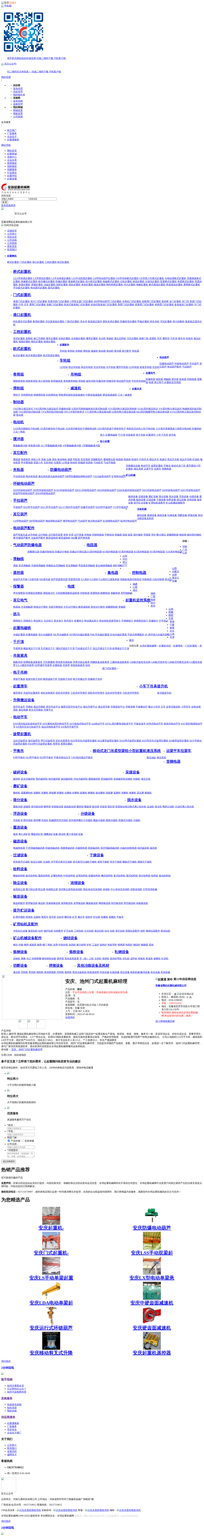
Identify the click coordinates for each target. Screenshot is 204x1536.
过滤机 (46, 862)
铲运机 (96, 917)
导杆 (153, 534)
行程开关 (144, 459)
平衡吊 (167, 465)
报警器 (18, 586)
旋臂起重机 (157, 465)
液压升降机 (39, 707)
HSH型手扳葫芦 (104, 507)
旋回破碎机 (67, 779)
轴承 (39, 944)
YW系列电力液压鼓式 (170, 408)
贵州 (153, 606)
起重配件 (64, 344)
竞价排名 (12, 1429)
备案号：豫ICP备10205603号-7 (90, 1515)
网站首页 (12, 150)
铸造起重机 (139, 281)
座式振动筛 (37, 806)
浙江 (124, 562)
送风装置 (74, 958)
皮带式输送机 (173, 707)
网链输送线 (105, 903)
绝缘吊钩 (111, 381)
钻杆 (40, 931)
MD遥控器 (44, 579)
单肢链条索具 (77, 665)
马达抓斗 (48, 620)
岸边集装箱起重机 (55, 321)
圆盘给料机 (44, 875)
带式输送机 (130, 903)
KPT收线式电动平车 (80, 723)
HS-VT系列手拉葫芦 (69, 507)
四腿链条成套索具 (99, 662)
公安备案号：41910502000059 (122, 1515)
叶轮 (61, 944)
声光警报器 (27, 462)
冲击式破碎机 (80, 779)
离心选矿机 (24, 834)
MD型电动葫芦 (37, 521)
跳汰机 (62, 834)
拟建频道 (12, 169)
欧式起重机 (63, 262)
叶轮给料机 (69, 875)
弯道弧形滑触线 (86, 565)
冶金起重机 (50, 284)
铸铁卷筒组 (32, 381)
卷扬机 (109, 338)
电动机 (109, 351)
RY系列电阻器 (157, 551)
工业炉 (95, 944)
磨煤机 (148, 793)
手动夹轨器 (19, 476)
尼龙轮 (155, 367)
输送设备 (20, 896)
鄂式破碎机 (42, 779)
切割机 (24, 972)
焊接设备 (192, 515)
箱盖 (130, 534)
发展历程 (12, 1451)
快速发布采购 (14, 1404)
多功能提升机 (164, 693)
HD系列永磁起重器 (79, 634)
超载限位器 (33, 551)
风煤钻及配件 (132, 931)
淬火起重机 (130, 284)
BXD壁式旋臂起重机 (130, 740)
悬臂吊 (56, 744)
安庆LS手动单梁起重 (51, 1277)
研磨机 (60, 793)
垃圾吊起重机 (152, 281)
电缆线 (119, 459)
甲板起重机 (143, 321)
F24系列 (103, 579)
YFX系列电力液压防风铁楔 (122, 408)
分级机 (136, 820)
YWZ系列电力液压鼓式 (46, 408)
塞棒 (23, 958)
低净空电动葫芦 (128, 521)
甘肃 (170, 618)
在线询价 (70, 1017)
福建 (135, 584)
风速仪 (163, 459)
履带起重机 (92, 338)
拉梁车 (157, 469)
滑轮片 (16, 395)
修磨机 (157, 958)
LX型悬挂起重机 (42, 278)
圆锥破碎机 (94, 779)
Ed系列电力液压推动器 (124, 412)
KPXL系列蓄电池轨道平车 (119, 723)
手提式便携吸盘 (135, 634)
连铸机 (16, 958)
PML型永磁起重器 (99, 634)
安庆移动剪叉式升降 (51, 1352)
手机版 (35, 32)
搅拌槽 (37, 820)
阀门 (44, 944)
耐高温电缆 (52, 538)
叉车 (163, 707)
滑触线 (167, 379)
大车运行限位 (70, 607)
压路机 (37, 917)
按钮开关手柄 (20, 579)
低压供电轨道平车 (50, 727)
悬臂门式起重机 (126, 304)
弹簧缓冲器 (34, 445)
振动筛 (95, 806)
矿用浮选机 (27, 820)
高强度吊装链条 (64, 662)
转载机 (104, 917)
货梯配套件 (97, 459)
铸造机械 (135, 972)
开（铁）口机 (86, 958)
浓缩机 (106, 889)
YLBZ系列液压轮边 (147, 408)
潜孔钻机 (120, 931)
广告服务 (12, 133)
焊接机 (52, 972)
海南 (153, 599)
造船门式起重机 (55, 304)
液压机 (16, 972)
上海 (172, 634)
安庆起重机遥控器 (152, 1352)
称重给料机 (94, 875)
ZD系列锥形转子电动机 (52, 428)
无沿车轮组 (99, 367)
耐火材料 (81, 944)
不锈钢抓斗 (127, 620)
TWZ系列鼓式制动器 (29, 412)
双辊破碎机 (107, 779)
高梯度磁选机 (67, 848)
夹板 (43, 459)
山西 (174, 568)
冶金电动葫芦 (57, 476)
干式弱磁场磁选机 (35, 848)
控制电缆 (147, 579)
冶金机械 (142, 509)
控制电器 (192, 379)
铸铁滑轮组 (64, 395)
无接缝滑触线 (38, 565)
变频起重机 (37, 284)
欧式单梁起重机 (34, 355)
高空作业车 (19, 707)
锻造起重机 (100, 284)
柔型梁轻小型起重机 (130, 751)
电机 (50, 944)
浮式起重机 (166, 321)
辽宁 (124, 565)
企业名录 (12, 160)
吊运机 (102, 338)
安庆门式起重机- (51, 1252)
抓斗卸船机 (179, 321)
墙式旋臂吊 (34, 740)
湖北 (135, 590)
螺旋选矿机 (37, 834)
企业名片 (12, 136)
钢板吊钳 (18, 662)
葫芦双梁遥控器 (59, 579)
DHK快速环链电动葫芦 (129, 490)
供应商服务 (8, 1417)
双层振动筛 (121, 806)
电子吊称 (140, 435)
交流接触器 (27, 607)
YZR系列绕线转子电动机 (26, 428)
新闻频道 (12, 163)
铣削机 (40, 972)
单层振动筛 (57, 806)
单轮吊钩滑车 (48, 693)
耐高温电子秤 (50, 679)
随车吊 (181, 338)
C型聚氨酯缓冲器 (91, 445)
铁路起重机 (50, 341)
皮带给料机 (82, 875)
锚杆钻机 (48, 931)
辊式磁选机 (143, 848)
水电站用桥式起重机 (175, 278)
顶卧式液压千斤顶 (65, 648)
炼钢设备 (152, 515)
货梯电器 (166, 469)
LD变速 (66, 462)
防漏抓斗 (153, 620)
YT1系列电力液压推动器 (98, 412)
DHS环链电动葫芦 (106, 490)
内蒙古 (175, 571)
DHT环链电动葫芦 (151, 490)
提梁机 (153, 338)
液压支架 (146, 779)
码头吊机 (154, 321)
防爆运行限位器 (78, 551)
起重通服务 (13, 139)
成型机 (133, 958)
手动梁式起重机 (21, 287)
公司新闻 (18, 116)
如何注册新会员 (15, 1385)
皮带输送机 (79, 903)
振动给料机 (165, 875)
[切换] (12, 2)
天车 (26, 304)
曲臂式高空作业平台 (71, 707)
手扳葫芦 (18, 507)
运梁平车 (148, 469)
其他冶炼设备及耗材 (93, 965)
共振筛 (103, 806)
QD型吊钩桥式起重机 (127, 278)
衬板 (21, 944)
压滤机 (150, 806)
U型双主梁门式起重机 (81, 301)
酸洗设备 (145, 972)
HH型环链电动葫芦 (43, 490)
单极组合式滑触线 (55, 565)
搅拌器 (60, 958)
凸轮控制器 (158, 579)
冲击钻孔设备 (20, 931)
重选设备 (20, 827)
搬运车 (81, 917)
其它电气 (159, 382)
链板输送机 (142, 903)
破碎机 (16, 779)
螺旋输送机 (92, 903)
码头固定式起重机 (22, 321)
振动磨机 (100, 793)
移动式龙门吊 (178, 465)
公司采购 (12, 240)
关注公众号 (32, 67)
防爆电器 (150, 379)
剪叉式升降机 (36, 710)
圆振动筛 (18, 806)
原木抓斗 (58, 620)
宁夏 (172, 624)
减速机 (94, 351)
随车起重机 (52, 338)
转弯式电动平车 (154, 723)
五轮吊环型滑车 (113, 693)
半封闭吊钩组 (138, 381)
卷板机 (141, 958)
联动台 (168, 579)
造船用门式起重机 (151, 301)
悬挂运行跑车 (98, 607)
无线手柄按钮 (55, 607)
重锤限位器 (109, 459)
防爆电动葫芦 (166, 363)
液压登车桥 (104, 707)
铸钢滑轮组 (39, 395)
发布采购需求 (8, 205)
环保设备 (104, 972)
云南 (170, 609)
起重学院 (12, 175)
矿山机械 (130, 475)
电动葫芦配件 (174, 366)
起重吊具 (137, 388)
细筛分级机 (112, 820)
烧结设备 (142, 515)
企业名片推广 (14, 1432)
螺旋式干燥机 (129, 862)
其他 (151, 944)
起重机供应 (165, 645)
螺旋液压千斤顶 (31, 648)
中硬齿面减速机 (93, 395)
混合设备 (125, 972)
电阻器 (159, 379)
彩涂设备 (165, 972)
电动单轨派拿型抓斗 (110, 620)
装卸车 (89, 917)
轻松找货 (12, 1407)
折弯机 (118, 958)
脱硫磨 (109, 793)
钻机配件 (58, 931)
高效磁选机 (94, 848)
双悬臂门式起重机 (144, 304)
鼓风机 (72, 944)
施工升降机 (39, 338)
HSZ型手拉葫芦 (31, 507)
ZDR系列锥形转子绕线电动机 (81, 428)
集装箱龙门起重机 (184, 304)
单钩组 (74, 381)
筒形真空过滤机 (21, 862)
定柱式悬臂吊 (63, 740)
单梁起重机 (24, 284)
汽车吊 (173, 338)
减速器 (32, 944)
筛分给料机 (145, 875)
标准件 (135, 459)
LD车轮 (64, 367)
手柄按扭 (109, 534)
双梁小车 (38, 462)
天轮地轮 (48, 462)
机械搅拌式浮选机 (58, 820)
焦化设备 (155, 972)
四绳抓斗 (28, 620)
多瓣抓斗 (79, 620)
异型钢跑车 (127, 593)
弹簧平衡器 (19, 679)
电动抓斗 (38, 620)
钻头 (107, 931)
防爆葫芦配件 (23, 538)
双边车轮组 (74, 367)
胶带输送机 (32, 903)
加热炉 (103, 944)
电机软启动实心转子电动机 (140, 428)
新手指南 (7, 1379)
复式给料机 (119, 875)
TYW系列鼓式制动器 (52, 412)
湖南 (153, 593)
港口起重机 (38, 262)
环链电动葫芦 (181, 363)
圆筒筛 (80, 806)
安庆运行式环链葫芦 (51, 1327)
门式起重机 (26, 262)
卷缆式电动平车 (172, 723)
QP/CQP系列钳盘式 (74, 412)
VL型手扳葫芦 (120, 507)
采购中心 (12, 157)
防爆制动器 (65, 408)
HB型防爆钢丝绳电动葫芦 (78, 476)
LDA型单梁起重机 (23, 278)
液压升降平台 (90, 707)
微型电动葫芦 (70, 521)
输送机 (41, 903)
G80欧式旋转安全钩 (140, 662)
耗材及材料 (93, 972)
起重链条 (57, 665)
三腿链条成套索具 (119, 662)
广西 (153, 596)
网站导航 (6, 145)
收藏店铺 (170, 1021)
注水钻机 (89, 931)
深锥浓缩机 (136, 889)
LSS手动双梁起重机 (82, 278)
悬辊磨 (52, 793)
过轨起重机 (126, 281)
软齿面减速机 (77, 395)
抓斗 (102, 435)
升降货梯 (130, 707)
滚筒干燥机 (103, 862)
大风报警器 (62, 593)
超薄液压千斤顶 (120, 648)
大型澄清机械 (150, 889)
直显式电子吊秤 (34, 679)
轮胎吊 (189, 338)
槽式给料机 (107, 875)
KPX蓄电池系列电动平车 (56, 723)
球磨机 (124, 793)
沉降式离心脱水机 (136, 806)
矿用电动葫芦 (119, 476)
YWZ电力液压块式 (23, 408)
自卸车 (60, 917)
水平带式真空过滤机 (61, 862)
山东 (124, 556)
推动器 (19, 415)
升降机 (29, 707)
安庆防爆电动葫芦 (152, 1227)
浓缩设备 (191, 499)
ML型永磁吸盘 (61, 634)
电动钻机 (165, 931)
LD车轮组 (134, 367)
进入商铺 (160, 1021)
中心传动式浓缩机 (120, 889)
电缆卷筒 (25, 459)
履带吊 (166, 338)
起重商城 (12, 154)
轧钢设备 (172, 515)
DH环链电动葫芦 (171, 490)
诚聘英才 (12, 1454)
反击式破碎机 (28, 779)
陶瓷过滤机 (168, 806)
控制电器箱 (98, 534)
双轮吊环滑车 (63, 693)
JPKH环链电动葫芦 (45, 493)
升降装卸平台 (118, 707)
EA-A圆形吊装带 (25, 665)
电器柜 (127, 459)
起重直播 (12, 179)
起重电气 (150, 373)
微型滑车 (18, 693)
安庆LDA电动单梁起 (51, 1302)
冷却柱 (98, 958)
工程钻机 (79, 931)
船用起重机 (39, 321)
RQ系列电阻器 (110, 551)
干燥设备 (161, 499)
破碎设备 (133, 496)
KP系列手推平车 (70, 727)
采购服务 (7, 1398)
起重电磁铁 (111, 435)
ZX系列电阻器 (94, 551)
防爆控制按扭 (47, 551)
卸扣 (87, 665)
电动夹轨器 (32, 476)
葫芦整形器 (84, 538)
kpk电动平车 (98, 723)
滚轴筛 (26, 806)
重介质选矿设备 (74, 834)
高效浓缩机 (76, 889)
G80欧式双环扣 (159, 662)
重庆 (131, 640)
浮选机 (16, 820)
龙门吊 (185, 301)
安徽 (174, 581)
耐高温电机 (64, 538)
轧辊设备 (114, 972)
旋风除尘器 (19, 889)
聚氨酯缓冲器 (20, 445)
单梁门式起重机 (21, 301)
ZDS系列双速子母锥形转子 (111, 428)
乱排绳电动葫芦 (111, 521)
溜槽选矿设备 (51, 834)
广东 (184, 549)
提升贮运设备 (141, 502)
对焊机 (60, 972)
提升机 (172, 435)
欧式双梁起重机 (51, 355)
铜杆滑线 (117, 565)
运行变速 (79, 534)
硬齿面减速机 (110, 395)
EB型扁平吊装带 (43, 665)
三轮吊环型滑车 (78, 693)
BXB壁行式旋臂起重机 (40, 744)
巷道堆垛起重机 (174, 284)
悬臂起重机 (67, 744)
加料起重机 (62, 284)
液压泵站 (161, 757)
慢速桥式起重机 (76, 281)
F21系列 (85, 579)
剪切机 (32, 972)
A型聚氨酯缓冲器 (72, 445)
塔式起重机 (19, 338)
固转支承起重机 (111, 321)
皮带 (55, 944)
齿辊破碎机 (119, 779)
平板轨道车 (140, 723)
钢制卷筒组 (19, 381)
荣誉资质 (12, 246)
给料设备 (171, 499)
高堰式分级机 (125, 820)
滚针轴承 (138, 534)
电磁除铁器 (19, 848)
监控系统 (85, 459)
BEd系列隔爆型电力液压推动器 (152, 412)
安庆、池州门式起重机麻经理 (26, 1049)
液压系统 (138, 469)
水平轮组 (111, 367)
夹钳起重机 (87, 284)
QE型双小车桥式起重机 (151, 278)
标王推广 (12, 130)
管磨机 (44, 793)
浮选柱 (44, 820)
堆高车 (44, 917)
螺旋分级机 (99, 820)
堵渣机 (105, 958)
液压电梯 (23, 710)
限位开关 (154, 459)
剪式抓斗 (68, 620)
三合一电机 (19, 432)
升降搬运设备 (133, 465)
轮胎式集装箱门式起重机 (104, 304)
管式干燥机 (116, 862)
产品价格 (16, 1141)
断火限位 (161, 534)
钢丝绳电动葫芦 (54, 521)
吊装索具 (130, 435)
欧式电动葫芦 (95, 521)
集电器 (182, 379)
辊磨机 (37, 793)
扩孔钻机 (68, 931)
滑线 (15, 565)
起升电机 (33, 534)
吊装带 (66, 665)
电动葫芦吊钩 (123, 381)
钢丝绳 (182, 534)
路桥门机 (144, 338)
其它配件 (126, 351)
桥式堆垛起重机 (157, 284)
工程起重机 (51, 262)
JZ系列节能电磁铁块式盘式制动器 (89, 408)
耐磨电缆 (105, 593)
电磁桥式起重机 (111, 281)
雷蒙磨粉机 (27, 793)
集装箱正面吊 (95, 321)
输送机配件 (19, 903)
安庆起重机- (51, 1227)
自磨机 (68, 793)
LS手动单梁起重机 (61, 278)
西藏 (170, 612)
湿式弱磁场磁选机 (109, 848)
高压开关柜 (173, 459)
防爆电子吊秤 (95, 679)
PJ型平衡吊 (19, 757)
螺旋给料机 (19, 875)
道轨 (54, 459)
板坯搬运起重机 (46, 281)
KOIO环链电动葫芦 (64, 490)
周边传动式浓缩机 (92, 889)
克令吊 (83, 321)
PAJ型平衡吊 (32, 757)
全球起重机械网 (148, 645)
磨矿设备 (153, 496)
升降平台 (48, 710)
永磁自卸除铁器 (128, 848)
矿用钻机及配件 (157, 502)
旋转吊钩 (91, 381)
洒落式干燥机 (144, 862)
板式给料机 (32, 875)
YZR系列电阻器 (173, 551)
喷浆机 (29, 917)
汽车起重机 (133, 338)
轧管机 (164, 958)
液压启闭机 (120, 338)
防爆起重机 (62, 281)
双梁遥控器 (74, 579)
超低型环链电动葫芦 (24, 493)
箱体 (124, 534)
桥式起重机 (13, 262)
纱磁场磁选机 (52, 848)
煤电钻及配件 (153, 931)
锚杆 (142, 931)
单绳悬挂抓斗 (141, 620)
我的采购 (12, 1411)
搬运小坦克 (154, 707)
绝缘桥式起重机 (29, 281)
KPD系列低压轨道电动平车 (27, 723)
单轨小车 (36, 459)
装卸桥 (165, 301)
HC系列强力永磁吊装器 (157, 634)
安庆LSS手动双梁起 (152, 1252)
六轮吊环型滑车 (130, 693)
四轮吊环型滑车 (96, 693)
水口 (28, 958)
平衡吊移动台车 (62, 757)
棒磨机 (91, 793)
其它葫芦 (20, 514)
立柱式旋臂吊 (20, 740)
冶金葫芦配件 (38, 538)
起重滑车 (151, 435)
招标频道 (12, 166)
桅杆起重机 (37, 341)
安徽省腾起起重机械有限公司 (171, 985)
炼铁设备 (162, 515)
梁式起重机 (54, 287)
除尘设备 (181, 499)
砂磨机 (75, 793)
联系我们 (12, 249)
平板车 (120, 917)
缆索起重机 (24, 341)
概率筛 (47, 806)
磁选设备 (141, 499)
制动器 (102, 351)
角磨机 (132, 793)
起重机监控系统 (172, 382)
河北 (124, 559)
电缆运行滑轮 (40, 607)
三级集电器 (113, 579)
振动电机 (62, 459)
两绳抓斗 (18, 620)
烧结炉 (136, 944)
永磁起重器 (19, 634)
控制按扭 (137, 579)
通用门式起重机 (37, 304)
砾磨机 (83, 793)
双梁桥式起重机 (168, 281)
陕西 (170, 615)
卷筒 (65, 534)
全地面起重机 (78, 338)
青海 (172, 621)
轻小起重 (105, 441)
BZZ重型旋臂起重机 (108, 740)
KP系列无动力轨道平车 (28, 727)
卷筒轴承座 (57, 381)
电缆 (151, 382)
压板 (49, 459)
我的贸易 (6, 77)
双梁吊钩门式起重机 (58, 301)
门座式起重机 (72, 321)
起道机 (196, 459)
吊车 (159, 338)
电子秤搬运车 (80, 679)
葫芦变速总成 (20, 534)
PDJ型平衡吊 (46, 757)
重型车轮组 (122, 367)
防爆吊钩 (101, 381)
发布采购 (18, 101)
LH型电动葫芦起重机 (104, 278)
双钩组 (81, 381)
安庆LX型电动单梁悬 (151, 1277)
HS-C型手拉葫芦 (49, 507)
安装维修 (29, 1141)
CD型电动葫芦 (21, 521)
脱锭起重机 (75, 284)
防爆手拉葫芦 (88, 507)
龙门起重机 (175, 301)
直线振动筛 (70, 806)
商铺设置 (18, 110)
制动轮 (73, 462)
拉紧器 (57, 462)
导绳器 (147, 534)
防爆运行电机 (62, 551)
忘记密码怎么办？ (16, 1388)
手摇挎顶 (18, 648)
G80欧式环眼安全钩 (178, 662)
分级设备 (194, 496)
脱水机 (158, 806)
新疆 (172, 627)
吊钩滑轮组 (27, 395)
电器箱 (16, 607)
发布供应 (18, 88)
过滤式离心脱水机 (184, 806)
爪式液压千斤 (48, 648)
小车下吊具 (162, 435)
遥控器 (175, 379)
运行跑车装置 (55, 534)
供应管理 (18, 91)
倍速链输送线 (53, 903)
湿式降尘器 (64, 889)
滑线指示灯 (49, 593)
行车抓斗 (163, 620)
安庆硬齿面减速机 (152, 1327)
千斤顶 (121, 435)
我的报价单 (19, 94)
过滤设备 (151, 499)
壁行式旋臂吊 (48, 740)
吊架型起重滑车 (31, 693)
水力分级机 (87, 820)
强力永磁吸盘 (45, 634)
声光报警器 (19, 593)
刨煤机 (136, 779)
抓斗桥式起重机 (93, 281)
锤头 (15, 944)
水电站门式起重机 (131, 301)
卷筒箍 (66, 381)
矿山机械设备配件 (175, 502)
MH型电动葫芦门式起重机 (108, 301)
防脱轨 (89, 462)
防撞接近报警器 (34, 593)
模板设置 (18, 113)
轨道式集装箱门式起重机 (77, 304)
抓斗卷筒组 (44, 381)
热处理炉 (112, 944)
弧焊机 (68, 972)
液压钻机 (99, 931)
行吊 (21, 304)
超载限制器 (173, 534)
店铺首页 (12, 230)
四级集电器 (126, 579)
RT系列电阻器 (125, 551)
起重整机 (12, 256)
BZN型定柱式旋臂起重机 (155, 740)
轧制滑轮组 (52, 395)
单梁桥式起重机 (185, 281)
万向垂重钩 (49, 662)
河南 (184, 546)
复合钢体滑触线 (104, 565)
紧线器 (16, 459)
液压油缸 (151, 757)
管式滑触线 (24, 565)
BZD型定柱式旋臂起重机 (83, 740)
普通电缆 (95, 593)
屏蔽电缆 (115, 593)
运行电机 (43, 534)
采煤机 (129, 779)
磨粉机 (16, 793)
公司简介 (12, 234)
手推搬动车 (142, 707)
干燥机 (93, 862)
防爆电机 (197, 428)
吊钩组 (78, 351)
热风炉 (129, 944)
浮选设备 (184, 496)
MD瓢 (74, 538)
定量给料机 (57, 875)
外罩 (71, 534)
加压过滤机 (36, 862)
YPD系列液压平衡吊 (82, 757)
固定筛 (111, 806)
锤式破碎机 (54, 779)
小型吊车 (186, 707)
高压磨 (140, 793)
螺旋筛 (87, 806)
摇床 (15, 834)
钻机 (112, 931)
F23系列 (94, 579)
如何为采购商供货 (16, 1392)
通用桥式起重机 (191, 284)
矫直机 (149, 958)
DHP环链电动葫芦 (22, 490)
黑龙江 (175, 577)
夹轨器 (135, 351)
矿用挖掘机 (19, 917)
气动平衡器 (110, 462)
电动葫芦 (164, 357)
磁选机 (153, 848)
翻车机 (68, 917)
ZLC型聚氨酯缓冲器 (51, 445)
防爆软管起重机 (128, 321)
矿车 (74, 917)
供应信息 (12, 237)
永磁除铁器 (81, 848)
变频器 (121, 607)
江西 (135, 587)
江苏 (184, 552)
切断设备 (182, 515)
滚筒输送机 (67, 903)
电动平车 (145, 465)
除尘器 (41, 889)
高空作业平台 (53, 707)
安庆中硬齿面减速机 (151, 1302)
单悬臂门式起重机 (164, 304)
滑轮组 (86, 351)
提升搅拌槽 (75, 820)
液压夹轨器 (44, 476)
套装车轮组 (146, 367)
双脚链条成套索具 (32, 662)
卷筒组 (71, 351)
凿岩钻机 (33, 931)
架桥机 (29, 338)
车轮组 (63, 351)
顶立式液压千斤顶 (102, 648)
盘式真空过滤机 (81, 862)
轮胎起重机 (64, 338)
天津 (172, 637)
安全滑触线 (72, 565)
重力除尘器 (32, 889)
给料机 (154, 875)
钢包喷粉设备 (49, 958)
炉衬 (89, 944)
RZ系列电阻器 (141, 551)
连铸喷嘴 (36, 958)
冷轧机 (126, 958)
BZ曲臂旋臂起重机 (179, 740)
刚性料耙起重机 (114, 284)
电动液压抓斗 (91, 620)
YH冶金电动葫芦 (102, 476)
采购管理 (18, 104)
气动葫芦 (187, 366)
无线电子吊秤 (65, 679)
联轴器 (81, 462)
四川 (153, 602)
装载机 (112, 917)
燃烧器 (144, 944)
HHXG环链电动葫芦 (85, 490)
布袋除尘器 (52, 889)
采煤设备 (143, 496)
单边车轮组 (87, 367)
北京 (172, 631)
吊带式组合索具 (81, 662)
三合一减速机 (125, 395)
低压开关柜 (186, 459)
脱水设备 (173, 496)
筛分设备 (163, 496)
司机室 (76, 459)
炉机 (65, 944)
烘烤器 (121, 944)
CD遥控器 (33, 579)
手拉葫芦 (194, 363)
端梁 (70, 459)
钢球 (26, 944)
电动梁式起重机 (38, 287)
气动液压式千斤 (83, 648)
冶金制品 (82, 972)
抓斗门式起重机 (38, 301)
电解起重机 (142, 284)
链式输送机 (117, 903)
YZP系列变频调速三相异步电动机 (173, 428)
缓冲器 (117, 351)
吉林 (174, 574)
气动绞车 (98, 462)
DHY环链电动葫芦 (190, 490)
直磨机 (117, 793)
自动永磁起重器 (118, 634)
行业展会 (12, 172)
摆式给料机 (132, 875)
